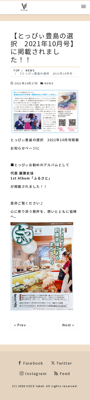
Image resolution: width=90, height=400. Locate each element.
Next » (68, 324)
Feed (64, 373)
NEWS (48, 83)
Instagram (35, 373)
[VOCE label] (24, 6)
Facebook (32, 363)
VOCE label (35, 386)
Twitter (63, 363)
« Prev (20, 324)
